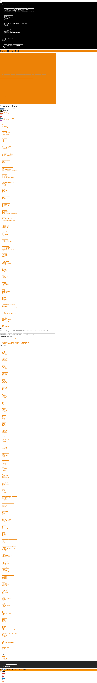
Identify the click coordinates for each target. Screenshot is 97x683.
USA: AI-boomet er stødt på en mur (8, 341)
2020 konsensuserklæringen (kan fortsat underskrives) (14, 10)
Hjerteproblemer (5, 211)
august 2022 (4, 403)
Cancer (3, 143)
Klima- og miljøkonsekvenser (7, 241)
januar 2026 (4, 355)
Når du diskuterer (5, 267)
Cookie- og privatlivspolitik (9, 48)
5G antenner (4, 441)
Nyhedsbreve (6, 5)
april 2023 (4, 394)
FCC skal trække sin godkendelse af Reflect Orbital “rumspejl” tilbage (14, 338)
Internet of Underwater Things (7, 229)
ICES (3, 215)
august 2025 (4, 361)
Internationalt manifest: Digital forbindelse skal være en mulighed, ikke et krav (19, 8)
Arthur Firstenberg (5, 129)
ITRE (3, 233)
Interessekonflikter (5, 225)
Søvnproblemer (4, 310)
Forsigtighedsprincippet (6, 195)
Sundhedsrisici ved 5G (6, 306)
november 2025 (5, 358)
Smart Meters (4, 299)
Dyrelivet (3, 164)
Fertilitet (3, 188)
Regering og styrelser (6, 279)
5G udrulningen (4, 122)
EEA (2, 165)
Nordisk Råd (4, 269)
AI (2, 125)
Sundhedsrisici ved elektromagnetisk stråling (9, 307)
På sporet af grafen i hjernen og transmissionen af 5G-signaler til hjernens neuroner (25, 96)
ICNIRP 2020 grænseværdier (7, 218)
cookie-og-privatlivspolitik (6, 146)
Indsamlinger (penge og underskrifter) (8, 222)
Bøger (3, 140)
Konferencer (4, 243)
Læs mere (2, 77)
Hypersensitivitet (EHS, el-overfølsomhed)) (9, 213)
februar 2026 (4, 354)
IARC (3, 214)
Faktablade (4, 184)
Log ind (3, 656)
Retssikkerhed (4, 283)
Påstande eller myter (32, 333)
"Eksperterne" (4, 438)
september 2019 (5, 432)
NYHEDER (4, 4)
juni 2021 (3, 417)
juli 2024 (3, 376)
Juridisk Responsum (5, 235)
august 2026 (4, 347)
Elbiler (3, 168)
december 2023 (5, 384)
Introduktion (4, 232)
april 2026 (4, 352)
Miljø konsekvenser (5, 258)
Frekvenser (4, 198)
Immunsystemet (5, 221)
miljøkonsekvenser (9, 333)
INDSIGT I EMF (5, 40)
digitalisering (42, 330)
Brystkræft (4, 139)
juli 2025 (3, 362)
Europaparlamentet (5, 179)
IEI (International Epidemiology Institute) (9, 220)
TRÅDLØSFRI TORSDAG (8, 38)
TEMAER (3, 12)
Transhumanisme (5, 314)
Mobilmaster (4, 262)
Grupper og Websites (6, 203)
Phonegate (4, 277)
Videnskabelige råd (5, 321)
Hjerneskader (4, 210)
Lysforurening (4, 250)
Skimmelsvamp (4, 292)
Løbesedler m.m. (5, 251)
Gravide (3, 201)
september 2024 (5, 374)
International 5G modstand (6, 226)
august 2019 (4, 433)
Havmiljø (3, 206)
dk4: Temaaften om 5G (6, 160)
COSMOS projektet (5, 147)
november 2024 (5, 372)
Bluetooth (3, 135)
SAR (2, 286)
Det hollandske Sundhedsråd (7, 155)
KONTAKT (4, 46)
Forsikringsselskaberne (6, 196)
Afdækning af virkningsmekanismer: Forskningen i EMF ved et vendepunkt (14, 343)
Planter (3, 278)
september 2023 (5, 388)
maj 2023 (3, 393)
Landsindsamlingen (5, 248)
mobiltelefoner (19, 333)
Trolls (3, 315)
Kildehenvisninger (5, 239)
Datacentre (4, 150)
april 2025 (4, 366)
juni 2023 (3, 391)
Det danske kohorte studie (6, 153)
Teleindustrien (4, 311)
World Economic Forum (6, 326)
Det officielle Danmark (8, 15)
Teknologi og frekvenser (8, 31)
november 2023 (5, 386)
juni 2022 (3, 405)
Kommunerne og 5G (5, 242)
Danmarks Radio (5, 149)
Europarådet (4, 181)
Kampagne (4, 236)
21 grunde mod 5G (5, 439)
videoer (29, 334)
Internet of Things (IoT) (6, 228)
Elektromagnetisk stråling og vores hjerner (23, 74)
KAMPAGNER (6, 16)
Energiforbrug (4, 175)
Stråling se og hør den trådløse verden (8, 304)
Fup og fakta (4, 199)
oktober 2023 (4, 387)
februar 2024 (4, 382)
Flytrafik (3, 191)
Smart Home (4, 298)
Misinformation (4, 260)
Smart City (4, 296)
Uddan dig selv (7, 33)
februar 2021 (4, 418)
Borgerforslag (4, 136)
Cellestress (4, 145)
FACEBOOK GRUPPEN (8, 37)
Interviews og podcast (6, 231)
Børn (3, 141)
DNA (3, 161)
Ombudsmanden (5, 271)
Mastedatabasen (5, 255)
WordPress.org (4, 659)
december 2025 (5, 357)
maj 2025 (3, 365)
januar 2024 (4, 383)
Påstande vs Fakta (5, 276)
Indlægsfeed (4, 657)
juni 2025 (3, 364)
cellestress (33, 330)
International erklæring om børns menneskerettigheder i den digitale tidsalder (19, 11)
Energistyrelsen (5, 176)
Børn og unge (4, 142)
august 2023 (4, 389)
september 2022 (5, 402)
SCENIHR (3, 289)
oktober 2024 (4, 373)
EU (2, 178)
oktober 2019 (4, 431)
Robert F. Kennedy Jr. (5, 284)
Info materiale (4, 224)
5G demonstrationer (5, 442)
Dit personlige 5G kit (5, 158)
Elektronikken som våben (6, 171)
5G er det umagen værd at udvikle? (8, 443)
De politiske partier (5, 152)
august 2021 (4, 415)
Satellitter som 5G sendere (6, 287)
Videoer (5, 34)
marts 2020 (4, 425)
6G (2, 124)
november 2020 (5, 419)
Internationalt (6, 22)
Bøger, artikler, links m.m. (9, 13)
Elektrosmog (4, 172)
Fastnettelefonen (5, 185)
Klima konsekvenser (5, 240)
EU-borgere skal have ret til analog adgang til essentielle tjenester (16, 9)
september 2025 (5, 360)
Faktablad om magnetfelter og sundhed (12, 45)
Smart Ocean (4, 300)
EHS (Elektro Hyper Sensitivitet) (7, 167)
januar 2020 (4, 427)
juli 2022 (3, 404)
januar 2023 (4, 397)
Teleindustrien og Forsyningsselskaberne (12, 32)
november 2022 (5, 400)
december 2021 (5, 412)
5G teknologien (4, 121)
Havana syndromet (5, 205)
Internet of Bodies (38, 74)
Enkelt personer (7, 18)
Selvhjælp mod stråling (6, 291)
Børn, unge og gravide (8, 17)
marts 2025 (4, 367)
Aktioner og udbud (5, 126)
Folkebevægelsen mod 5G (6, 193)
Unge (3, 320)
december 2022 (5, 398)
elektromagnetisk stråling (5, 331)
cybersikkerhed (4, 148)
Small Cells (4, 294)
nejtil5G (24, 333)
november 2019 (5, 430)
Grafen (33, 74)
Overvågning (44, 74)
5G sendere (4, 446)
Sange (3, 285)
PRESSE (5, 47)
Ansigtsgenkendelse (5, 127)
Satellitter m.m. (7, 26)
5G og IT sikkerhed (5, 445)
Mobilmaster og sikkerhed (6, 263)
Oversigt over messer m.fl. (6, 272)
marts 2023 (4, 395)
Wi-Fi (3, 325)
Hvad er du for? (4, 212)
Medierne (6, 24)
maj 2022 (3, 406)
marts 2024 (4, 381)
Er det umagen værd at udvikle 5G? (8, 177)
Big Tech (3, 133)
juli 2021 (3, 416)
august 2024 (4, 375)
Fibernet (3, 189)
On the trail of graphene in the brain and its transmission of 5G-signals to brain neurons (26, 71)
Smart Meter (6, 27)
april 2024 (4, 380)
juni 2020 (3, 423)
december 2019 (5, 429)
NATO (3, 268)
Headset (3, 207)
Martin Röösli (4, 254)
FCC (2, 186)
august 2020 (4, 422)
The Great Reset (5, 312)
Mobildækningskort (5, 261)
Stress (3, 305)
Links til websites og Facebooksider (8, 249)
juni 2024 (3, 377)
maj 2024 (3, 379)
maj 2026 (3, 351)
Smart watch (4, 301)
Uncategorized (4, 318)
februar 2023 (4, 396)
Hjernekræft (4, 208)
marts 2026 (4, 353)
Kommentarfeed (5, 658)
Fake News (4, 183)
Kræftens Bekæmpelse (6, 247)
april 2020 (4, 424)
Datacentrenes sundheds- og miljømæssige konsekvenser (12, 339)
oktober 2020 (4, 420)
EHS (47, 330)
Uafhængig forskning (23, 334)
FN (2, 192)
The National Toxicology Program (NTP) (9, 313)
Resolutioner (4, 280)
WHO (3, 323)
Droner (3, 163)
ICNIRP (3, 217)
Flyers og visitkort (5, 190)
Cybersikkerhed (37, 330)
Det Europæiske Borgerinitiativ (7, 154)
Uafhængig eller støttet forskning (8, 316)
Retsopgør (4, 282)
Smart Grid (4, 297)
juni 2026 (3, 350)
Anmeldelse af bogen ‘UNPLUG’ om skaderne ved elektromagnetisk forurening (15, 342)
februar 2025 (4, 368)
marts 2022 (4, 409)
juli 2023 (3, 390)
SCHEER (3, 290)
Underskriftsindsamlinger (6, 319)
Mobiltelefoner (7, 25)
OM (2, 36)
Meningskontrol (4, 257)
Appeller (3, 128)
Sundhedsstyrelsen (5, 308)
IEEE (3, 219)
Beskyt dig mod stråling (6, 132)
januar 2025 (4, 369)
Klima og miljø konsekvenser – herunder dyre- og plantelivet (15, 23)
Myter (3, 265)
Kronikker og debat (5, 246)
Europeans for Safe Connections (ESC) (8, 182)
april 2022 (4, 408)
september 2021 (5, 413)
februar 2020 (4, 426)
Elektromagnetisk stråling (6, 169)
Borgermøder (4, 138)
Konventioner (4, 244)
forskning (25, 331)
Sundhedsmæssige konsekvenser (10, 29)
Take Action (6, 30)
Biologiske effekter (7, 74)
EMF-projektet (4, 174)
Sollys (3, 303)
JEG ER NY (4, 39)
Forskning (6, 19)
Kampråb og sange (5, 237)
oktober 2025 (4, 359)
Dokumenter (13, 74)
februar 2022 (4, 410)
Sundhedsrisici (47, 333)
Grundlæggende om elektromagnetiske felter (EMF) (14, 41)
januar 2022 (4, 411)
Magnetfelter (4, 253)
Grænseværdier (7, 20)
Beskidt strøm (4, 131)
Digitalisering (4, 157)
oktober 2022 (4, 401)
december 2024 (5, 370)
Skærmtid (3, 293)
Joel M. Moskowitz (5, 234)
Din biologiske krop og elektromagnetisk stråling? (13, 44)
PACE (3, 275)
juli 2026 (3, 348)
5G (2, 74)
